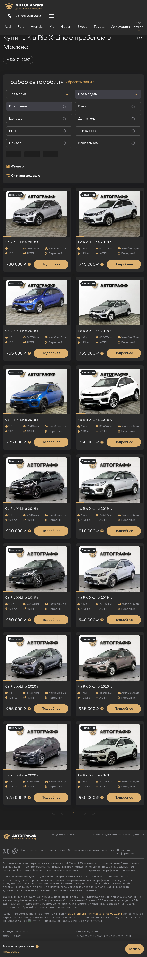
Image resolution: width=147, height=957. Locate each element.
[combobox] (105, 106)
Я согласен (134, 949)
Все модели (88, 94)
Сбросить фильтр (80, 82)
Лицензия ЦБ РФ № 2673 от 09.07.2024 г (95, 913)
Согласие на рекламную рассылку (91, 850)
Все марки (139, 24)
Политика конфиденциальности (43, 850)
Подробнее (51, 264)
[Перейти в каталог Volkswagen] (15, 851)
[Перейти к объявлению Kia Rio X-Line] (37, 212)
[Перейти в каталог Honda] (6, 851)
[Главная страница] (24, 7)
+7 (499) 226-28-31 (64, 834)
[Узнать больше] (29, 264)
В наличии (15, 194)
